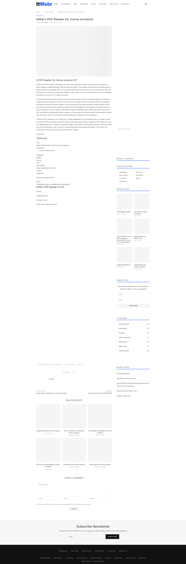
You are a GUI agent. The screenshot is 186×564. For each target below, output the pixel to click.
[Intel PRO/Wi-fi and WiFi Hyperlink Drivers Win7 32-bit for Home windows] (124, 226)
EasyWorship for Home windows (48, 431)
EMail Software (134, 324)
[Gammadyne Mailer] (124, 201)
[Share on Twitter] (82, 372)
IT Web (45, 22)
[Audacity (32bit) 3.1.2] (124, 254)
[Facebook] (132, 4)
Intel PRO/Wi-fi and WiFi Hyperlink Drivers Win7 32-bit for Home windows (124, 239)
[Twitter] (134, 4)
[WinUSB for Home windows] (142, 201)
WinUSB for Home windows (140, 213)
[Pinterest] (138, 4)
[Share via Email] (86, 372)
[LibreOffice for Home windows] (74, 450)
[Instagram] (136, 4)
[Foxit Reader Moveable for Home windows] (100, 416)
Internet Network (134, 337)
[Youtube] (140, 4)
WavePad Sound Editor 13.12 (140, 237)
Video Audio (114, 4)
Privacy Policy (130, 558)
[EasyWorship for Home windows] (48, 416)
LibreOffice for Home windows (74, 464)
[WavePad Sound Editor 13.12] (142, 226)
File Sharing (65, 4)
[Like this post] (77, 372)
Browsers (84, 4)
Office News (49, 12)
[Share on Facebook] (80, 372)
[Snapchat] (142, 4)
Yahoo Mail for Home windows (100, 464)
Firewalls (125, 4)
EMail (75, 4)
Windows (80, 364)
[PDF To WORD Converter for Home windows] (74, 416)
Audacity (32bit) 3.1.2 (124, 265)
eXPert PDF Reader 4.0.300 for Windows (50, 364)
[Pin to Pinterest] (84, 372)
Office (93, 4)
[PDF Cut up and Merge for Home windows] (48, 450)
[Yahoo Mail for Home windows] (100, 450)
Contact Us (142, 558)
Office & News (69, 364)
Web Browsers (134, 351)
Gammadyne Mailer (123, 212)
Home (56, 4)
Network (102, 4)
